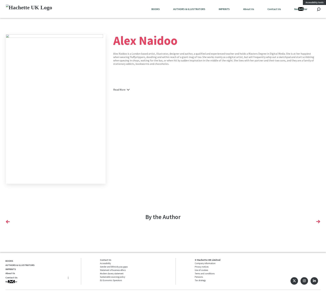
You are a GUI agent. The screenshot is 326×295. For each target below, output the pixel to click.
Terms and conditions (205, 273)
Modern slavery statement (111, 273)
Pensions (199, 276)
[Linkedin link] (314, 281)
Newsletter (300, 9)
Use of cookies (201, 270)
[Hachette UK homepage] (35, 9)
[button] (8, 221)
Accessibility (105, 263)
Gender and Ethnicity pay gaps (114, 266)
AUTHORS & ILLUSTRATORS (189, 9)
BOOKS (155, 9)
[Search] (318, 9)
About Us (248, 9)
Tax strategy (200, 280)
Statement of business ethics (113, 270)
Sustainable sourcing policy (112, 276)
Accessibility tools (314, 2)
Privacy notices (202, 266)
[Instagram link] (304, 281)
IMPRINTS (224, 9)
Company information (205, 263)
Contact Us (274, 9)
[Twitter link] (294, 281)
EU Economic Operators (111, 280)
